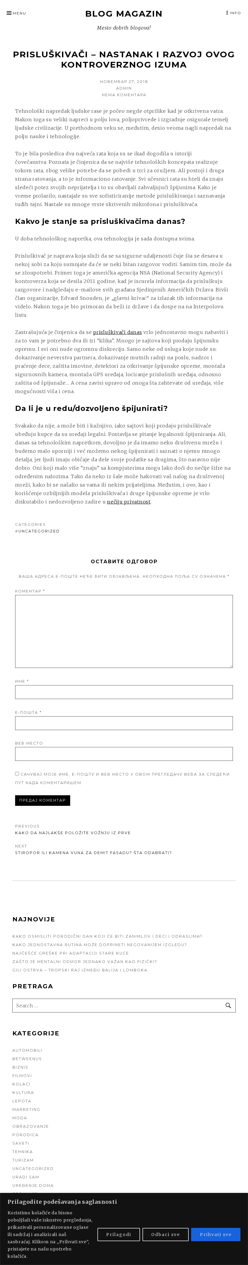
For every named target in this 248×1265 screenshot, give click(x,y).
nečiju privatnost (129, 502)
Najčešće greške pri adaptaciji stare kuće (70, 953)
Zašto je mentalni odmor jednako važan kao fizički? (84, 961)
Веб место (29, 743)
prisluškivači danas (117, 332)
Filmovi (22, 1075)
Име (22, 681)
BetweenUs (27, 1059)
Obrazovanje (30, 1126)
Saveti (20, 1143)
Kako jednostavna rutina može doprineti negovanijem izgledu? (99, 944)
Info (235, 13)
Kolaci (21, 1084)
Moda (19, 1118)
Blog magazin (124, 13)
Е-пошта (28, 712)
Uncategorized (39, 531)
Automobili (27, 1050)
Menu (19, 13)
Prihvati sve (216, 1234)
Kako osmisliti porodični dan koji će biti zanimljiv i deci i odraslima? (107, 936)
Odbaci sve (165, 1234)
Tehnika (22, 1151)
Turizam (23, 1160)
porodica (25, 1135)
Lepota (21, 1101)
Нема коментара (124, 95)
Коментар (30, 591)
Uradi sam (25, 1177)
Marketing (26, 1109)
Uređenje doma (33, 1185)
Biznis (20, 1067)
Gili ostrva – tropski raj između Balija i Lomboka (80, 970)
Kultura (23, 1092)
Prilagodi (118, 1234)
